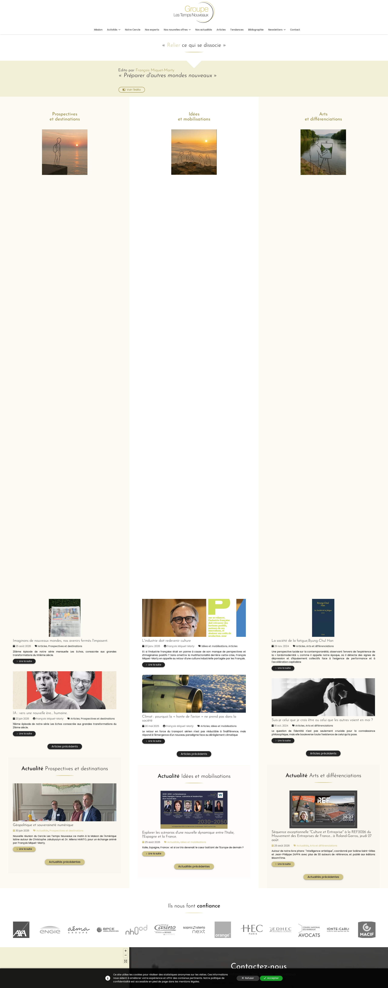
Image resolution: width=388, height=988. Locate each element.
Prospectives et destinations (65, 646)
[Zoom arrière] (125, 955)
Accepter (273, 978)
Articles (42, 646)
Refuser (249, 978)
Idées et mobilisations (214, 646)
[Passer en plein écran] (125, 961)
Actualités (42, 830)
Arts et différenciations (320, 646)
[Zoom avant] (125, 951)
